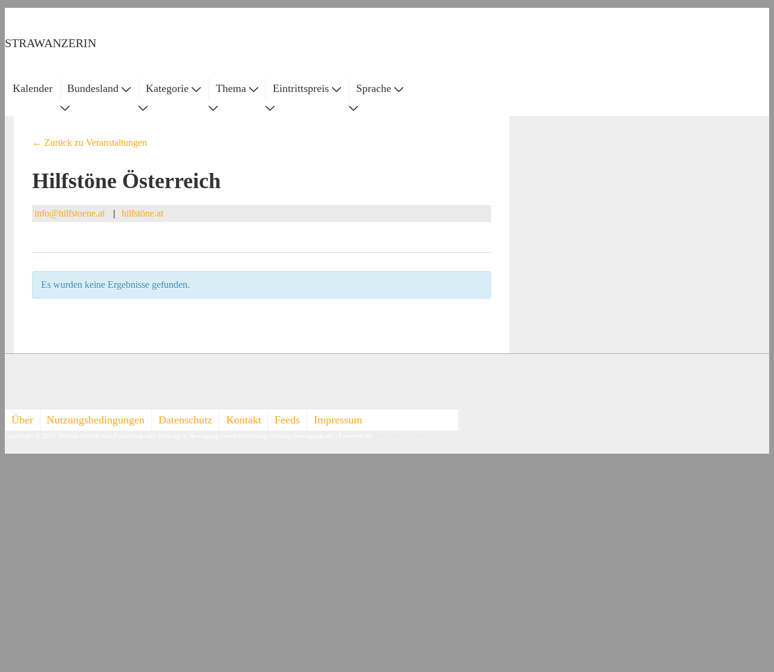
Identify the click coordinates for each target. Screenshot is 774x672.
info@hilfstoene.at (69, 213)
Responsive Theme (400, 435)
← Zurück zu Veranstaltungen (89, 142)
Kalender (33, 88)
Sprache (373, 88)
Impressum (338, 420)
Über (22, 420)
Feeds (287, 420)
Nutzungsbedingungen (96, 420)
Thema (231, 88)
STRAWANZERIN (50, 43)
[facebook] (17, 380)
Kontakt (243, 420)
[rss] (17, 394)
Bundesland (93, 88)
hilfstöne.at (142, 213)
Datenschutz (185, 420)
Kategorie (167, 88)
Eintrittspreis (301, 88)
